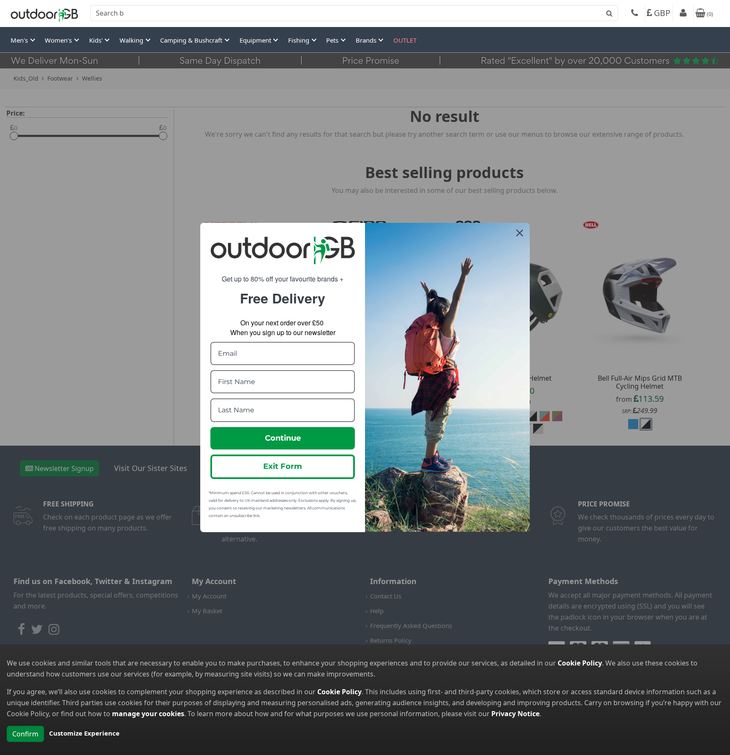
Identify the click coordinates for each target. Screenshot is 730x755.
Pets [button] (333, 40)
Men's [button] (20, 40)
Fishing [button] (299, 40)
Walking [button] (132, 40)
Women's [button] (59, 40)
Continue (283, 438)
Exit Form (282, 466)
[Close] (519, 233)
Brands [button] (367, 40)
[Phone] (634, 14)
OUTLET (405, 40)
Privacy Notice (515, 713)
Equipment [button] (256, 40)
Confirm (25, 734)
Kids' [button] (96, 40)
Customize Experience (84, 733)
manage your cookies (148, 713)
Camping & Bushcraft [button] (192, 40)
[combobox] (354, 13)
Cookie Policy (580, 663)
